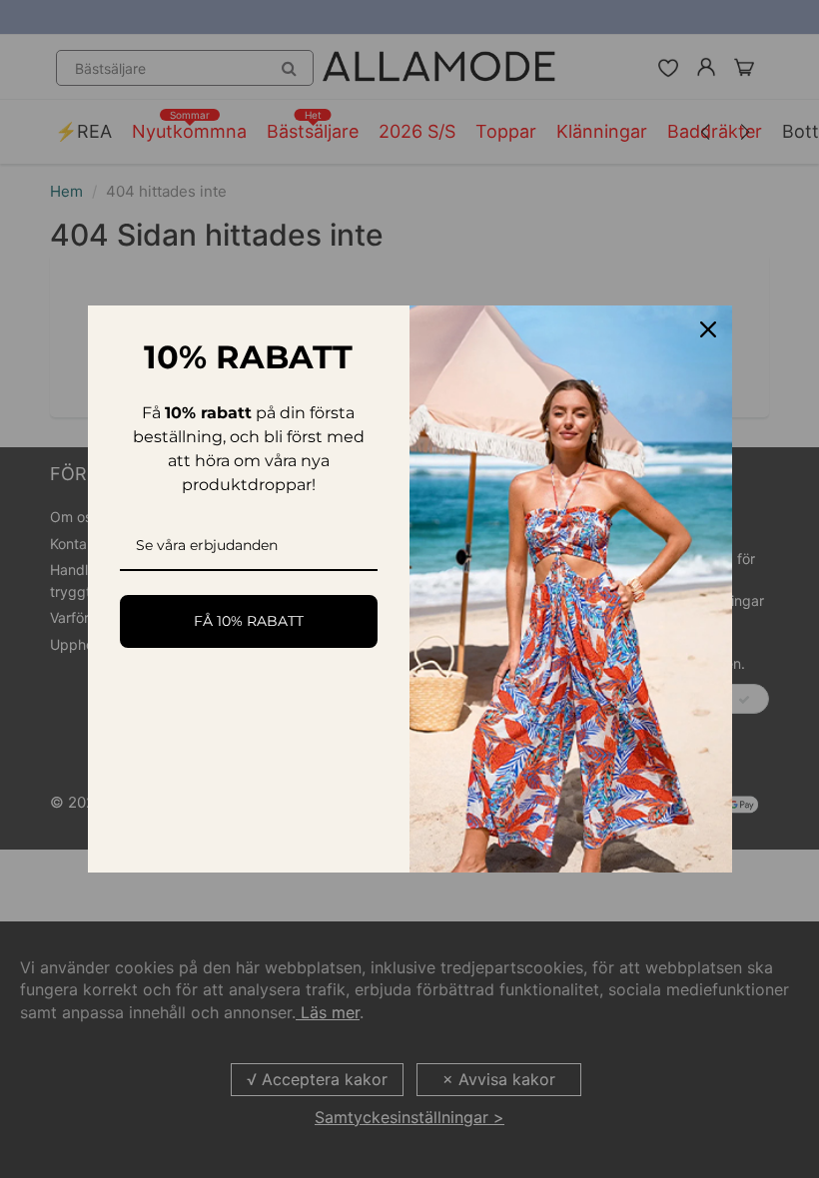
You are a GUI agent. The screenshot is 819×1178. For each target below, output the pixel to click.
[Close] (708, 329)
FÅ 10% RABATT (249, 621)
